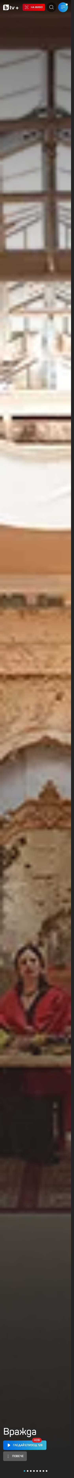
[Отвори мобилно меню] (63, 7)
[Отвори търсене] (51, 7)
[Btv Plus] (11, 7)
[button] (24, 1471)
